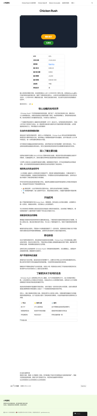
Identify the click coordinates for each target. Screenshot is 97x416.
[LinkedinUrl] (41, 379)
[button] (92, 2)
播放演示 (48, 37)
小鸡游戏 (6, 3)
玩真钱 (48, 43)
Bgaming (51, 64)
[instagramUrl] (24, 379)
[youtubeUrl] (33, 379)
